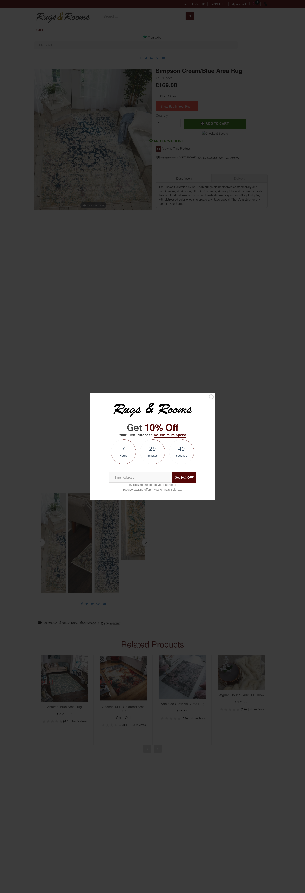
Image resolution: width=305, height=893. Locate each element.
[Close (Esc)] (211, 396)
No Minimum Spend (170, 434)
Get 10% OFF (184, 477)
